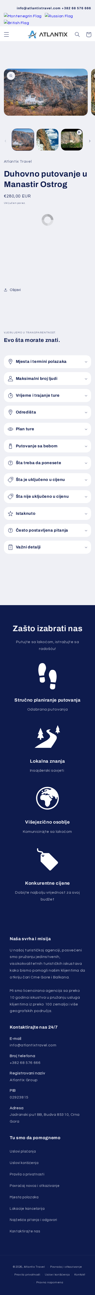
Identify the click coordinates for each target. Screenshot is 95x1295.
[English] (16, 23)
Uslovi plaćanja (23, 1151)
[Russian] (59, 16)
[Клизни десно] (89, 141)
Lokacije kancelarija (27, 1209)
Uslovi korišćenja (57, 1274)
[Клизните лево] (5, 141)
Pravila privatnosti (27, 1274)
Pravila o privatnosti (27, 1174)
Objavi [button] (15, 290)
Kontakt (79, 1274)
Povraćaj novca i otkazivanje (35, 1186)
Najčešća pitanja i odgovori (33, 1220)
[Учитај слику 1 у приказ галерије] (23, 140)
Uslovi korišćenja (24, 1163)
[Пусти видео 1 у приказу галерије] (72, 140)
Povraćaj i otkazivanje (66, 1267)
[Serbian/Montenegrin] (23, 16)
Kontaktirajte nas (25, 1231)
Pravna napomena (49, 1282)
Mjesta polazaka (24, 1197)
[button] (6, 34)
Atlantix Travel (34, 1267)
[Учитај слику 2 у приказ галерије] (47, 140)
